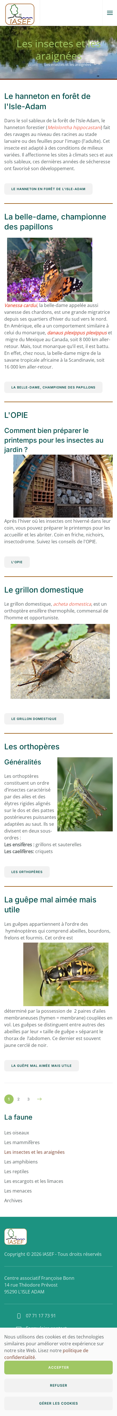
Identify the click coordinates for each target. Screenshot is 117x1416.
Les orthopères (32, 746)
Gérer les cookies (58, 1403)
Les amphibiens (21, 1162)
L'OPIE (16, 415)
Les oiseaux (16, 1133)
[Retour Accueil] (19, 13)
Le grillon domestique (43, 590)
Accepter (58, 1367)
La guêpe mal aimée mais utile (41, 1066)
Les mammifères (22, 1142)
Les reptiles (16, 1171)
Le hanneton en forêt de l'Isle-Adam (48, 189)
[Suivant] (40, 1099)
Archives (13, 1200)
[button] (110, 13)
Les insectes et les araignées (34, 1152)
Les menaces (18, 1191)
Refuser (58, 1385)
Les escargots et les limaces (33, 1181)
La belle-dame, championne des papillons (53, 387)
